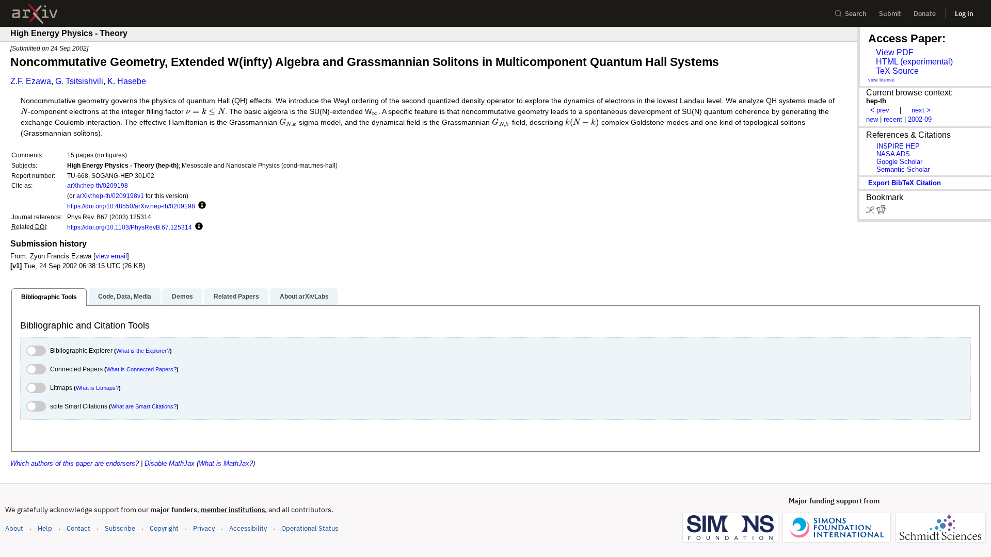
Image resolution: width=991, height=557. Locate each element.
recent (893, 119)
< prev (879, 110)
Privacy (204, 528)
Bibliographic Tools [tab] (49, 297)
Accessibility (248, 528)
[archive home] (34, 14)
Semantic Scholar (903, 169)
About (14, 528)
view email (111, 256)
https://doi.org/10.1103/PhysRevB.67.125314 (129, 227)
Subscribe (120, 528)
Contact (78, 528)
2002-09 (920, 119)
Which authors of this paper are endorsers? (74, 463)
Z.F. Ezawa (30, 81)
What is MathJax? (226, 463)
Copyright (164, 528)
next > (921, 110)
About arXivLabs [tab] (304, 296)
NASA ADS (893, 154)
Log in (964, 13)
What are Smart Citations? (144, 406)
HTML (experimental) (914, 61)
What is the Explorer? (143, 351)
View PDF (895, 52)
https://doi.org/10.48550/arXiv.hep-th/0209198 (131, 206)
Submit (890, 13)
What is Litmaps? (97, 388)
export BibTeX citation (904, 183)
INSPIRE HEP (898, 146)
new (872, 119)
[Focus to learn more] (200, 205)
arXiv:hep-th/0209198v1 (110, 195)
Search (856, 13)
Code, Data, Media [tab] (124, 296)
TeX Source (897, 71)
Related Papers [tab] (236, 296)
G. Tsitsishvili (79, 81)
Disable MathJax (170, 463)
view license (881, 80)
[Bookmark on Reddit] (881, 212)
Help (45, 528)
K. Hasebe (126, 81)
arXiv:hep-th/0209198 (97, 185)
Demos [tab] (182, 296)
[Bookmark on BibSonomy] (871, 212)
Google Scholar (899, 162)
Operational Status (309, 528)
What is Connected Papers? (141, 369)
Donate (925, 13)
